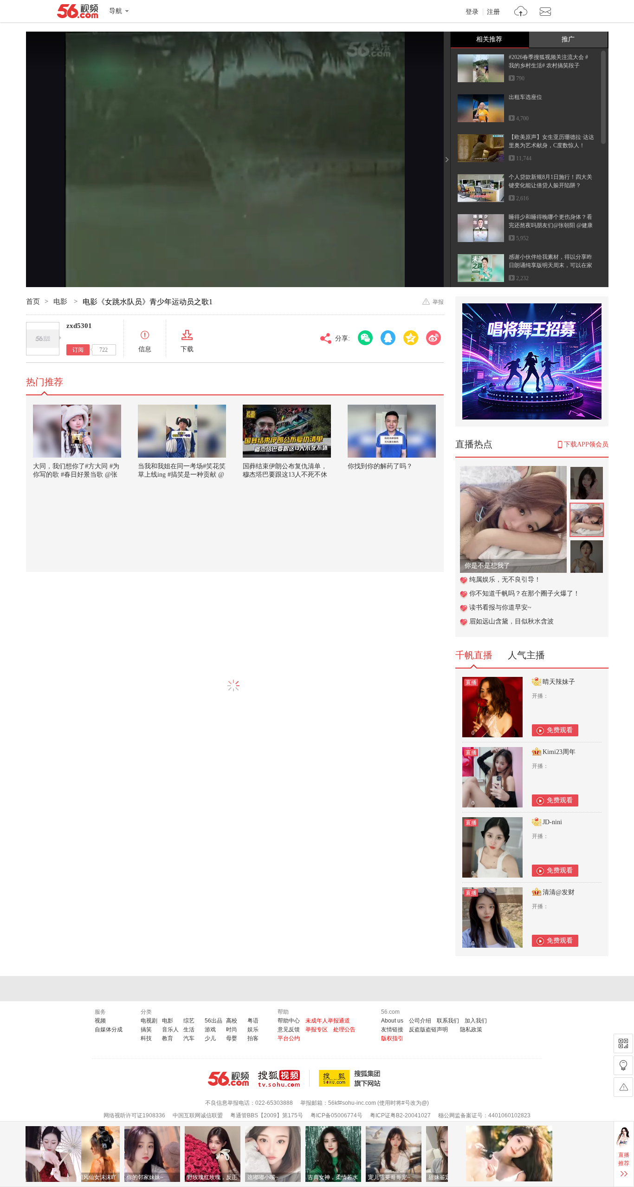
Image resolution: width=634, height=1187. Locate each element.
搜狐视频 (284, 1078)
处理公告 (344, 1029)
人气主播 (526, 655)
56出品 (213, 1020)
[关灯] (623, 1065)
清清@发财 (559, 892)
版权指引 (392, 1038)
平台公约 (289, 1038)
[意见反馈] (623, 1087)
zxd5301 (79, 325)
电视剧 (149, 1020)
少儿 (210, 1038)
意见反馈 (289, 1029)
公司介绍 (420, 1020)
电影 (61, 301)
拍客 (253, 1038)
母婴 (231, 1038)
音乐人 (170, 1029)
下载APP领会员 (586, 444)
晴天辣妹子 (559, 681)
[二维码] (623, 1043)
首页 (33, 301)
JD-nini (552, 822)
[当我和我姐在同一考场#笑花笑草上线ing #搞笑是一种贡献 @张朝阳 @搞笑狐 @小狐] (182, 431)
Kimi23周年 (559, 751)
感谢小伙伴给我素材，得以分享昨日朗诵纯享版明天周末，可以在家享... (550, 265)
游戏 (210, 1029)
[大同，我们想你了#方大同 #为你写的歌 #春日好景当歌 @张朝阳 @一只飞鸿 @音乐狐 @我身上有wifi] (77, 431)
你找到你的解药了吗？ (380, 466)
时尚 (231, 1029)
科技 (146, 1038)
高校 (231, 1020)
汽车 (188, 1038)
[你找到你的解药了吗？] (392, 431)
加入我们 (476, 1020)
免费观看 (560, 730)
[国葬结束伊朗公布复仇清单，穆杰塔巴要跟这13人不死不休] (287, 431)
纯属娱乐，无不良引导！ (505, 579)
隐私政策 (471, 1029)
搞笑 (146, 1029)
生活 (188, 1029)
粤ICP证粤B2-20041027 (400, 1115)
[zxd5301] (42, 338)
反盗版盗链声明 (428, 1029)
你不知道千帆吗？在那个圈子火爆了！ (524, 593)
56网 (228, 1079)
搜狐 (351, 1078)
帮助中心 (289, 1020)
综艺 (188, 1020)
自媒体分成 (109, 1029)
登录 (472, 12)
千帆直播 (473, 655)
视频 (100, 1020)
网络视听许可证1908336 (134, 1115)
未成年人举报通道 (327, 1020)
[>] (521, 12)
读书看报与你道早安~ (500, 607)
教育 (167, 1038)
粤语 (253, 1020)
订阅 (78, 350)
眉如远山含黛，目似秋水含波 (511, 621)
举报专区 (316, 1029)
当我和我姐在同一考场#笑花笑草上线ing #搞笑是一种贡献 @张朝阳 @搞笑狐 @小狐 (182, 474)
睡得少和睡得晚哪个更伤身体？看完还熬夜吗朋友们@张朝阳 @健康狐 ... (551, 225)
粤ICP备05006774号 (336, 1115)
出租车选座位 (525, 97)
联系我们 (448, 1020)
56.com (77, 13)
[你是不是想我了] (513, 470)
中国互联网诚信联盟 (198, 1115)
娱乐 (253, 1029)
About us (392, 1020)
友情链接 (392, 1029)
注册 (493, 12)
